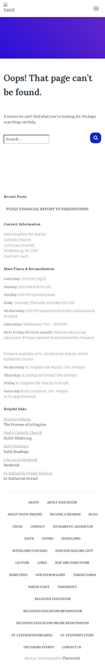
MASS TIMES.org (18, 438)
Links (42, 563)
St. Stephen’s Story (77, 635)
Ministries (18, 575)
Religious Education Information (52, 611)
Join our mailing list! (74, 551)
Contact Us (71, 647)
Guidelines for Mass (29, 551)
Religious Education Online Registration (52, 623)
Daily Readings (16, 452)
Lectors (22, 563)
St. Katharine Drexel (21, 478)
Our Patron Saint (50, 575)
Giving (47, 538)
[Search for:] (47, 142)
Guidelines (71, 538)
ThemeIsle (71, 658)
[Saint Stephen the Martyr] (12, 8)
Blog (93, 514)
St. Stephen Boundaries (31, 635)
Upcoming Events (39, 647)
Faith (29, 538)
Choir (17, 526)
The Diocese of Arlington (25, 424)
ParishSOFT (67, 587)
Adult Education (62, 502)
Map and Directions (72, 563)
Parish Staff (39, 587)
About (33, 502)
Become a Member (65, 514)
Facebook (12, 465)
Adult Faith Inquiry (25, 514)
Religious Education (52, 599)
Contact (37, 526)
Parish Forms (85, 575)
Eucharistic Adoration (73, 526)
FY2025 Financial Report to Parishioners (47, 209)
